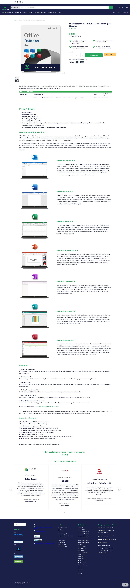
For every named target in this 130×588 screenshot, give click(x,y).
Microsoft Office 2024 (83, 542)
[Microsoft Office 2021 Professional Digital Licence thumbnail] (17, 79)
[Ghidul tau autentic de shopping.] (37, 537)
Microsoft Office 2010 (83, 532)
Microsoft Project (82, 548)
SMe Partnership (62, 527)
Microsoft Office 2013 (83, 534)
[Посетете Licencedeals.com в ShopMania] (18, 542)
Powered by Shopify (18, 584)
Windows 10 (81, 558)
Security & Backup (82, 565)
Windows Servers (82, 562)
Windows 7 (81, 554)
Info (59, 12)
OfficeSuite (81, 544)
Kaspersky (80, 569)
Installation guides (63, 534)
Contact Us (125, 12)
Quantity (71, 52)
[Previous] (11, 488)
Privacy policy (61, 542)
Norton (80, 567)
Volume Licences (82, 546)
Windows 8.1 (81, 556)
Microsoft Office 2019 (83, 538)
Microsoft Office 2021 (83, 540)
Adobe (30, 12)
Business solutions (7, 12)
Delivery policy (62, 544)
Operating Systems (83, 552)
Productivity (51, 12)
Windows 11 (81, 560)
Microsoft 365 (81, 529)
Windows (17, 12)
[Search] (111, 7)
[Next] (119, 488)
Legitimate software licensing (65, 536)
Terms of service (62, 538)
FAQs (119, 12)
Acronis (80, 571)
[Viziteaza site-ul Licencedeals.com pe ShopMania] (38, 541)
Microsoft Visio (81, 550)
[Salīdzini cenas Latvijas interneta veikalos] (45, 528)
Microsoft (73, 28)
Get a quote (109, 54)
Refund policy (61, 540)
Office (24, 12)
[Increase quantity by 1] (82, 55)
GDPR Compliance (62, 546)
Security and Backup (39, 12)
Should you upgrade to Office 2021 (47, 406)
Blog (114, 12)
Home (15, 20)
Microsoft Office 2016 (83, 536)
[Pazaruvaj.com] (18, 535)
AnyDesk (80, 573)
